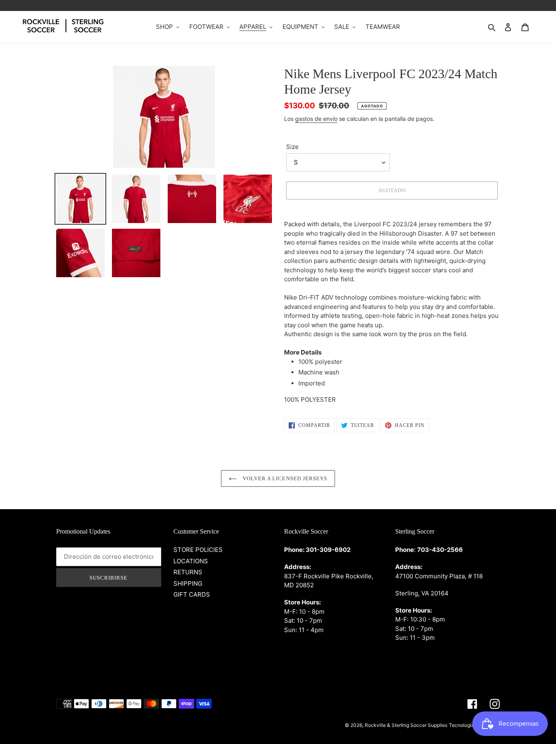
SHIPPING (187, 583)
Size (292, 147)
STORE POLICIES (198, 550)
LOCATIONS (190, 561)
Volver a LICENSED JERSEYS (284, 478)
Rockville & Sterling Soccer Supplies (406, 725)
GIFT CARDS (191, 594)
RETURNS (187, 572)
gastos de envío (316, 118)
